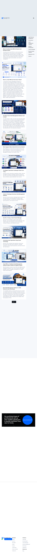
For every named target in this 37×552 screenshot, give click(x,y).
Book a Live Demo (8, 539)
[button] (33, 18)
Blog (23, 550)
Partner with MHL (15, 549)
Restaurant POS (31, 54)
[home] (6, 18)
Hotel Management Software (7, 63)
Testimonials (14, 547)
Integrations (24, 547)
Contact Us (14, 550)
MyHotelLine (30, 40)
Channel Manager (31, 49)
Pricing (13, 539)
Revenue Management (26, 544)
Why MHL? (14, 542)
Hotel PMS (24, 539)
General (4, 132)
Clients (13, 544)
